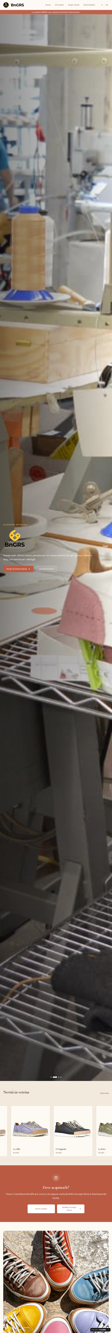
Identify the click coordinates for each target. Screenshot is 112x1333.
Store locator (89, 5)
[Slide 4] (60, 1077)
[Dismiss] (108, 1329)
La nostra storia (46, 569)
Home (48, 5)
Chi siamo (59, 5)
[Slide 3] (57, 1077)
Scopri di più (73, 5)
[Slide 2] (54, 1077)
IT (102, 5)
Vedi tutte (104, 1093)
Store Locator (41, 1209)
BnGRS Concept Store (69, 1208)
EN (107, 5)
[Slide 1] (52, 1077)
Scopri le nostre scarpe (17, 569)
